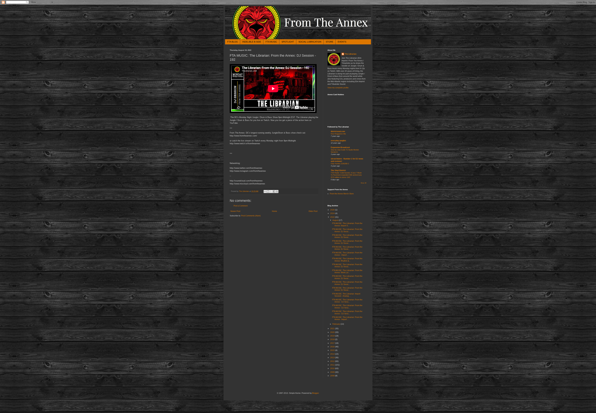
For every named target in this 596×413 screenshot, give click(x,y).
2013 (332, 358)
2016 (332, 347)
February (336, 324)
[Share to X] (271, 191)
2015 (332, 350)
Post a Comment (241, 206)
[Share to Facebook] (273, 191)
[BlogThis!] (268, 191)
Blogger (315, 393)
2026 (332, 210)
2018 (332, 339)
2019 (332, 336)
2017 (332, 343)
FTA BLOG (232, 42)
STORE (329, 42)
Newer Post (235, 211)
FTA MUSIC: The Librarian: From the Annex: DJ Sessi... (347, 230)
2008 (332, 376)
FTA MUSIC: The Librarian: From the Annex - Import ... (347, 254)
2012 (332, 361)
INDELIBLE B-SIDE (251, 42)
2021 (332, 328)
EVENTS (342, 42)
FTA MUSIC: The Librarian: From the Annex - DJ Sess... (347, 301)
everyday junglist (338, 141)
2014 (332, 354)
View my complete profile (338, 88)
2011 (332, 365)
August (335, 220)
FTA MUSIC (271, 42)
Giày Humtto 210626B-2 (340, 164)
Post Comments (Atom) (251, 216)
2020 (332, 332)
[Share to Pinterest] (276, 191)
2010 (332, 368)
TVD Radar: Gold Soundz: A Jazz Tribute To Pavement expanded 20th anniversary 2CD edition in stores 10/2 (346, 175)
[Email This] (265, 191)
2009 (332, 372)
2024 (332, 213)
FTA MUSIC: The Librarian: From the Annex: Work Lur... (347, 271)
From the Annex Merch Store (342, 194)
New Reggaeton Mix (338, 134)
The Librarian (350, 54)
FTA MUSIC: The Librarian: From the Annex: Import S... (347, 224)
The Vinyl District (338, 170)
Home (274, 211)
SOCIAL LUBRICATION (309, 42)
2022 (332, 217)
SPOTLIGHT (288, 42)
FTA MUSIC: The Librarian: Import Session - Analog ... (346, 295)
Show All (363, 183)
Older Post (313, 211)
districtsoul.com (338, 131)
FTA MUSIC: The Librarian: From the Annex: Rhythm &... (347, 259)
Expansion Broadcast (340, 147)
